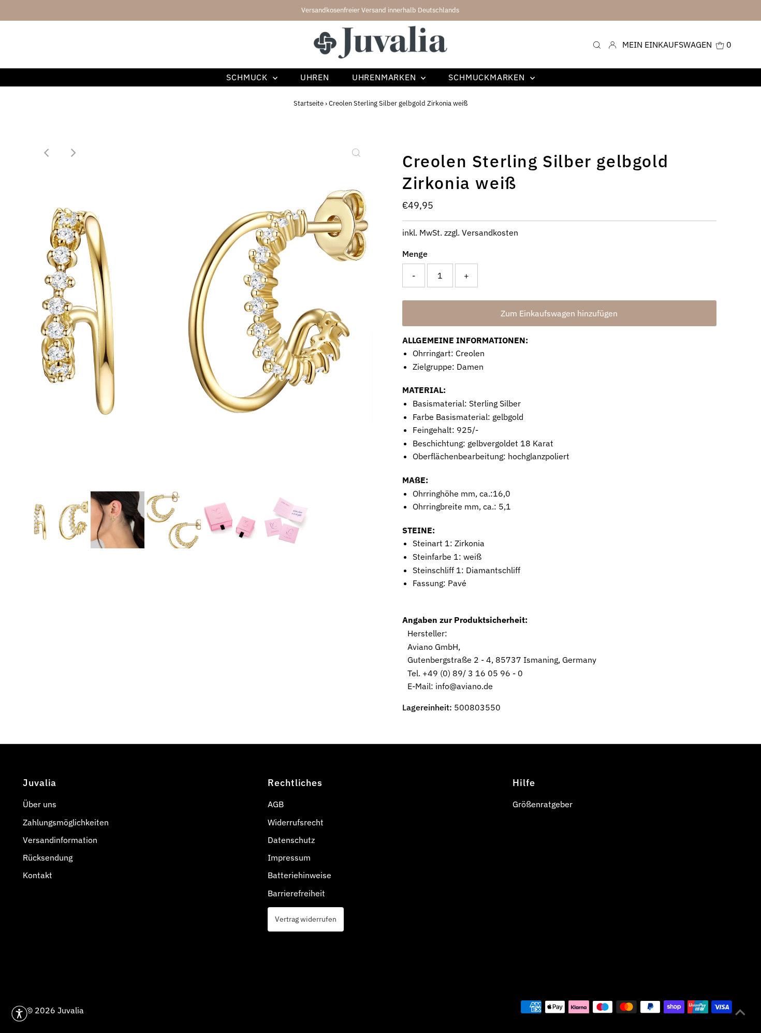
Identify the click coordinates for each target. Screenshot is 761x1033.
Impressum (289, 857)
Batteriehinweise (299, 875)
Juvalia (70, 1010)
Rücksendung (47, 857)
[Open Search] (597, 44)
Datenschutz (291, 840)
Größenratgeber (543, 804)
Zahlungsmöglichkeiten (66, 822)
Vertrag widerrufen (305, 919)
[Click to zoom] (356, 152)
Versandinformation (60, 840)
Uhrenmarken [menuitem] (385, 77)
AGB (276, 804)
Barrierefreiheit (296, 893)
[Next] (72, 152)
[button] (19, 1014)
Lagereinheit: (427, 707)
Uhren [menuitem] (314, 77)
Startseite (309, 103)
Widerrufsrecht (296, 822)
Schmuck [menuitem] (248, 77)
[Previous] (47, 152)
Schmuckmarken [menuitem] (487, 77)
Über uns (39, 804)
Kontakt (37, 875)
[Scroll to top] (740, 1012)
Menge (415, 254)
